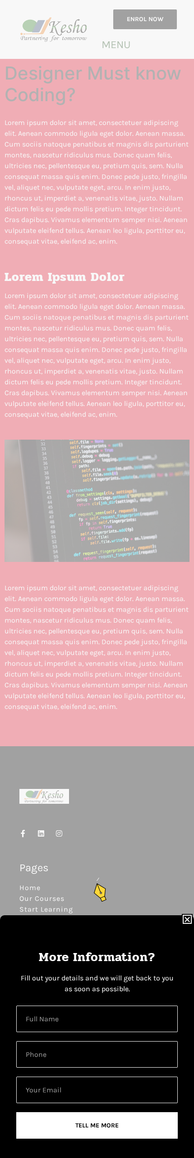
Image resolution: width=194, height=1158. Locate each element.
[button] (187, 919)
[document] (97, 579)
